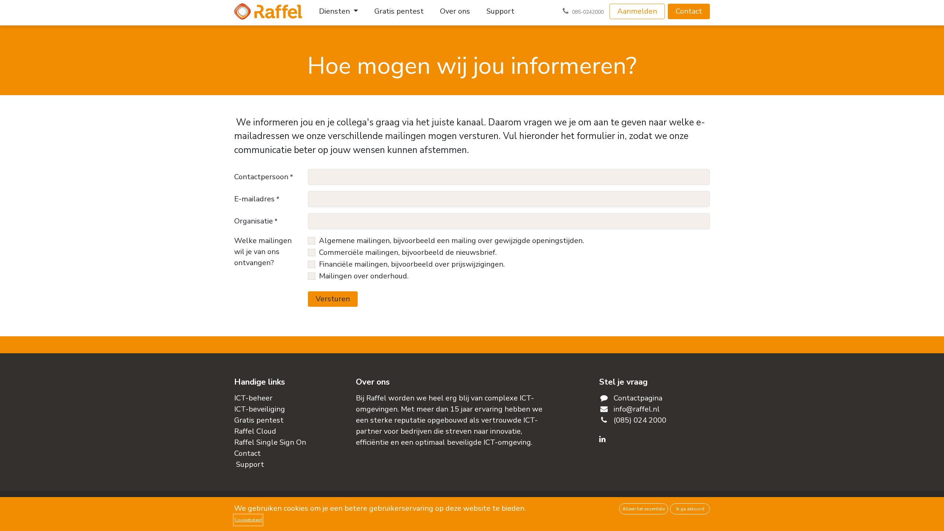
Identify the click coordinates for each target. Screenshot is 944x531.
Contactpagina (638, 398)
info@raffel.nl (637, 409)
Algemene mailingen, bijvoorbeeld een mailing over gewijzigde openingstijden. (451, 241)
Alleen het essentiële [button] (643, 509)
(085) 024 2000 (640, 420)
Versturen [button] (333, 299)
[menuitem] (338, 11)
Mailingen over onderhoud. (364, 276)
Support (250, 464)
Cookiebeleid (248, 520)
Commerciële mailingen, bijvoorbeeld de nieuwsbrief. (408, 252)
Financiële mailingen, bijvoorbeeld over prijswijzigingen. (412, 264)
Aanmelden (637, 11)
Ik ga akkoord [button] (690, 509)
